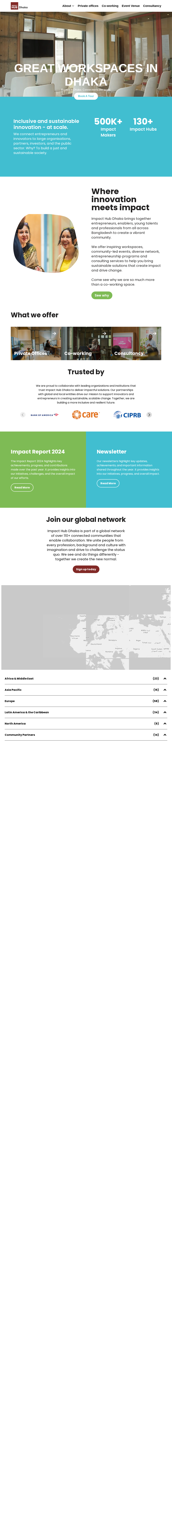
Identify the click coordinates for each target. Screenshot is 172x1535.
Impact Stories (96, 17)
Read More (22, 487)
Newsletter (94, 23)
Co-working (110, 6)
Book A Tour (86, 96)
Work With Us (68, 22)
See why (102, 295)
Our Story (66, 9)
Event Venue (131, 6)
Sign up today (86, 569)
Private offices (88, 6)
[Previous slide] (23, 414)
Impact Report (96, 28)
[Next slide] (149, 414)
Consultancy (152, 6)
